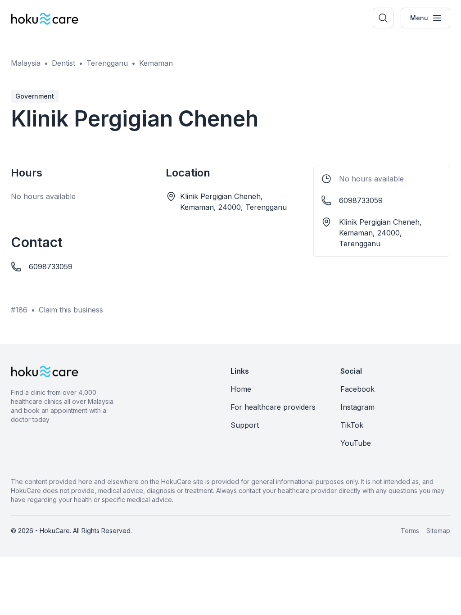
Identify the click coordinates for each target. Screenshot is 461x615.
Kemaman (156, 63)
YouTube (355, 443)
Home (240, 388)
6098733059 (50, 266)
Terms (410, 530)
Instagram (357, 407)
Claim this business (71, 309)
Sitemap (438, 530)
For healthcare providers (273, 407)
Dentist (63, 63)
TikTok (351, 425)
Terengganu (107, 63)
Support (244, 425)
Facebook (357, 388)
